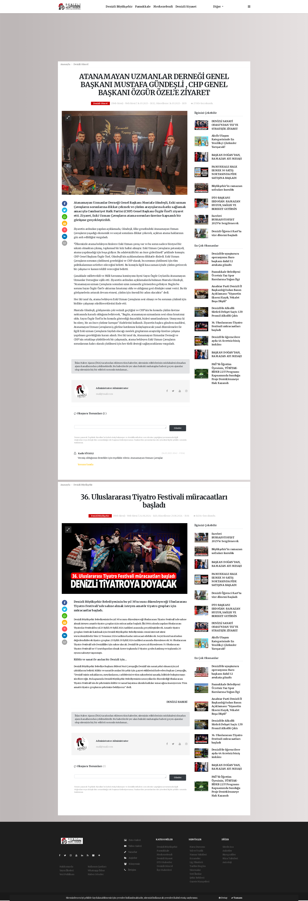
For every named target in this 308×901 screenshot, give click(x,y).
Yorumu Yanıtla (85, 464)
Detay (224, 897)
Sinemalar (195, 870)
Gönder (178, 428)
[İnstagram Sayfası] (72, 855)
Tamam (237, 897)
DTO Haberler (164, 862)
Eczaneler (195, 858)
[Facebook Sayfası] (61, 855)
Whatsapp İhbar (96, 870)
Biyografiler (229, 854)
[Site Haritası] (94, 855)
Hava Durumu (197, 846)
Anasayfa (65, 64)
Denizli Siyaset (186, 6)
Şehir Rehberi (197, 877)
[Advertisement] (154, 37)
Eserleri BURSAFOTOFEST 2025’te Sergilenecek (225, 219)
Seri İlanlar (196, 873)
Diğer (217, 6)
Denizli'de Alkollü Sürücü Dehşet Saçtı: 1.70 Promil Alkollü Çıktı (227, 312)
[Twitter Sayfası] (66, 855)
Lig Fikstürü (196, 862)
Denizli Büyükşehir (119, 6)
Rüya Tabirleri (230, 858)
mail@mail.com (104, 393)
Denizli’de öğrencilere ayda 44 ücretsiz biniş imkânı (226, 341)
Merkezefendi (163, 6)
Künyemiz (134, 863)
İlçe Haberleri (164, 870)
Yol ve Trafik (196, 850)
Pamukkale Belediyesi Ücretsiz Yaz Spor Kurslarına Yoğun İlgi (226, 275)
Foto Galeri (134, 840)
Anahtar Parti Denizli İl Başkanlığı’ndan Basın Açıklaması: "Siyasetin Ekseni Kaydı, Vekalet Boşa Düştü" (227, 294)
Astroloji (227, 862)
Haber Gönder (96, 874)
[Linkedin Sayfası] (83, 855)
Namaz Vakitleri (198, 854)
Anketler (227, 850)
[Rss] (89, 855)
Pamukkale (143, 6)
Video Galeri (134, 846)
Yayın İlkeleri (67, 870)
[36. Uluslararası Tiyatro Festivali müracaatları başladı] (124, 558)
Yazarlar (132, 852)
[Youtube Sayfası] (77, 855)
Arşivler (132, 857)
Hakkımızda (66, 866)
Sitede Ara (228, 846)
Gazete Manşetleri (199, 881)
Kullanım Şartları (97, 866)
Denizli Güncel (80, 64)
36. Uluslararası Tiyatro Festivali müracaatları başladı (227, 326)
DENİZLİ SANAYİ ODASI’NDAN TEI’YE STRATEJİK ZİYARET (225, 125)
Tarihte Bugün (198, 866)
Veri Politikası (67, 874)
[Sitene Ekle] (100, 855)
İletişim (132, 869)
